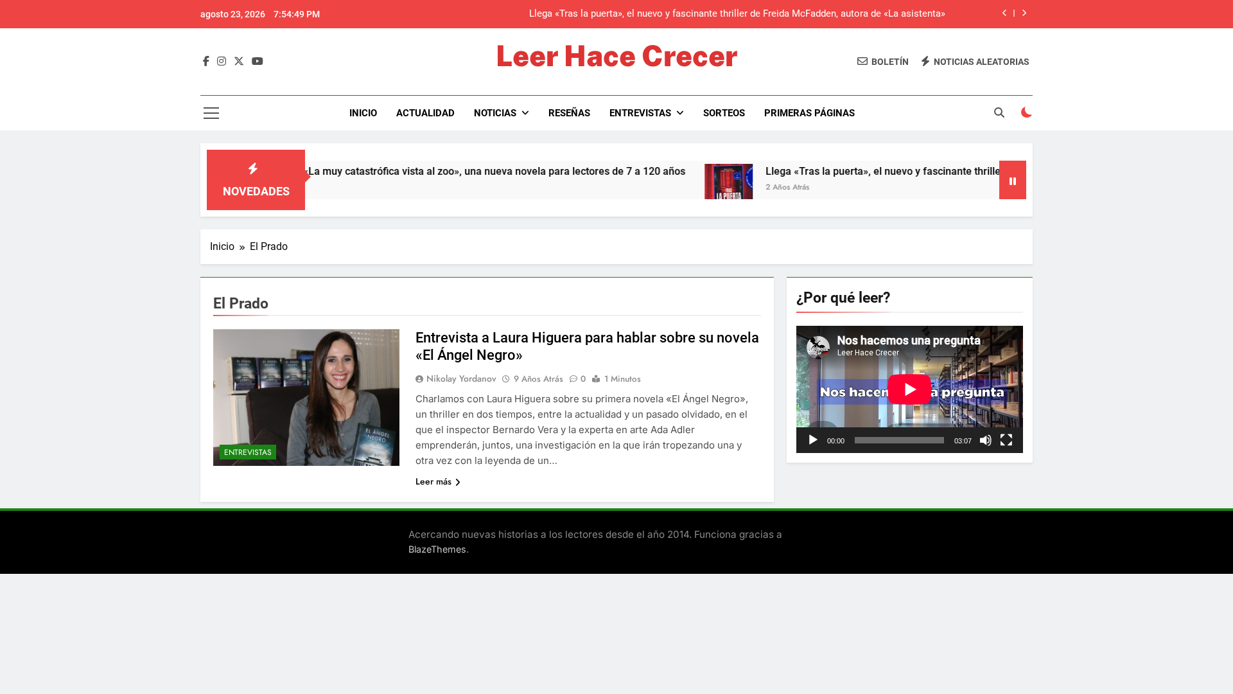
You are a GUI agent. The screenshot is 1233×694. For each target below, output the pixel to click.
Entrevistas (640, 113)
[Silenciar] (985, 440)
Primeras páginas (809, 113)
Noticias (495, 113)
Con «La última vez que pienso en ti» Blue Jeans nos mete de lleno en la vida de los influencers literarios (720, 18)
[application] (909, 389)
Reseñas (569, 113)
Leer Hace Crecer (616, 56)
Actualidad (425, 113)
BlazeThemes (437, 549)
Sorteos (724, 113)
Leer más (433, 481)
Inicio (363, 113)
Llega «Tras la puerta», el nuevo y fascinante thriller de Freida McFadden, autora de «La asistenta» (961, 171)
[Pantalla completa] (1006, 440)
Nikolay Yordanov (461, 378)
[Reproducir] (813, 440)
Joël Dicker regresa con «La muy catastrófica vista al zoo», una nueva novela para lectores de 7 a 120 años (407, 171)
